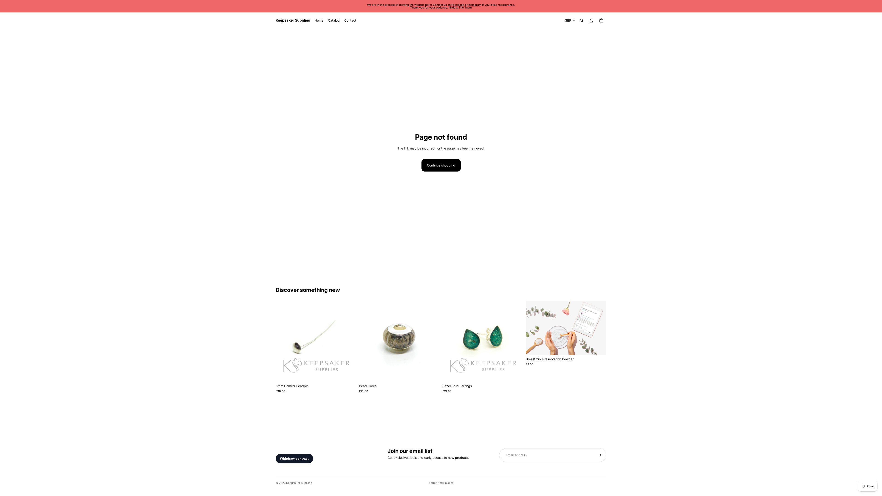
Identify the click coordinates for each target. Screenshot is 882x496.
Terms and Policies (441, 483)
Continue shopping (441, 165)
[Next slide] (349, 341)
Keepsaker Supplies (299, 483)
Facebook (457, 4)
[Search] (582, 20)
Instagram (474, 4)
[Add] (432, 375)
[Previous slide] (282, 341)
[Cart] (601, 20)
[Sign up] (599, 455)
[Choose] (349, 375)
